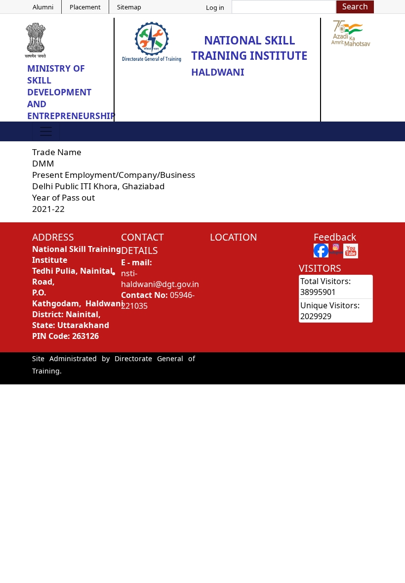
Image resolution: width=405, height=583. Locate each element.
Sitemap (129, 6)
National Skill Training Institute (249, 48)
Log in (215, 7)
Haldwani (217, 72)
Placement (85, 6)
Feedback (335, 237)
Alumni (43, 6)
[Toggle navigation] (46, 131)
